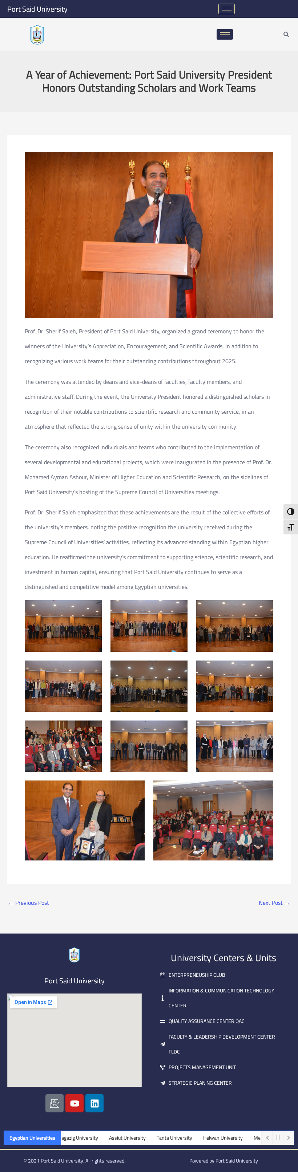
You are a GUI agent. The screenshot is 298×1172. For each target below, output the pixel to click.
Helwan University (194, 1138)
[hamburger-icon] (226, 9)
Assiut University (98, 1138)
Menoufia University (246, 1138)
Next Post (274, 903)
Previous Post (28, 903)
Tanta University (145, 1138)
